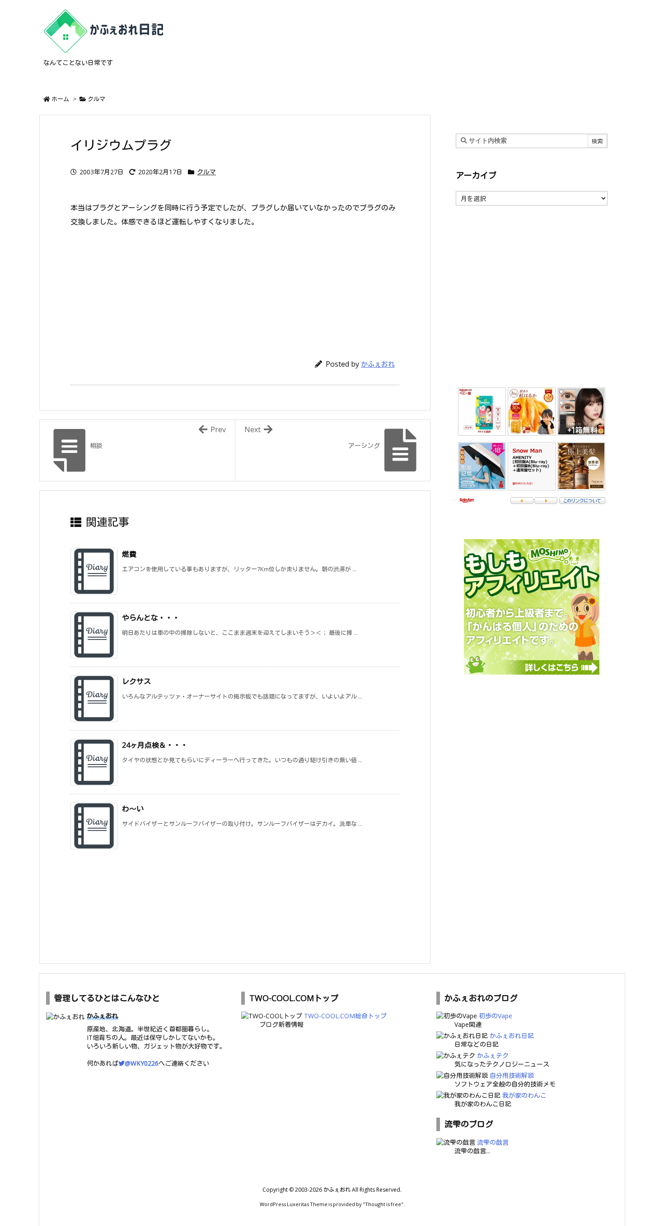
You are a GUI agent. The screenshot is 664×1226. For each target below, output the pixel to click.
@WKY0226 (142, 1063)
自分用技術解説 (512, 1075)
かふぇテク (493, 1055)
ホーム (60, 99)
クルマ (96, 99)
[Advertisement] (234, 289)
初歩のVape (495, 1016)
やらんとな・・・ (151, 618)
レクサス (136, 681)
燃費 (129, 554)
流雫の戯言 (493, 1142)
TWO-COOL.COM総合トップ (345, 1016)
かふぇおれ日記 (512, 1035)
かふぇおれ (378, 363)
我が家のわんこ (524, 1095)
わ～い (133, 809)
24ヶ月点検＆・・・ (155, 745)
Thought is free (383, 1204)
